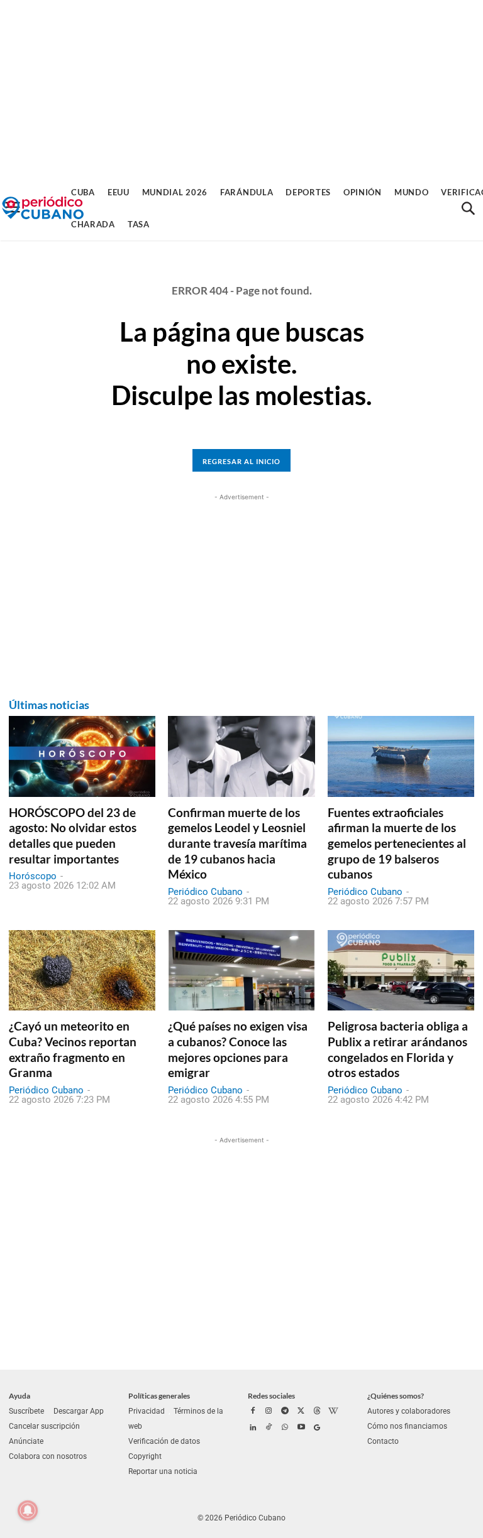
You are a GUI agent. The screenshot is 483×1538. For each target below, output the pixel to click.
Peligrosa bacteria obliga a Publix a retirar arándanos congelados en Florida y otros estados (398, 1049)
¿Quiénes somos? (395, 1395)
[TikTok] (269, 1428)
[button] (467, 208)
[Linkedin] (253, 1428)
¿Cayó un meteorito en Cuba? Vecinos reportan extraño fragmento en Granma (72, 1049)
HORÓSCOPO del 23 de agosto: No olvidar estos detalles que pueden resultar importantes (72, 835)
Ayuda (19, 1395)
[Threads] (317, 1412)
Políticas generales (159, 1395)
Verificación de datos (164, 1441)
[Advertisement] (241, 88)
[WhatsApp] (285, 1428)
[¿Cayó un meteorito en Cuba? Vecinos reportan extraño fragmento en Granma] (82, 970)
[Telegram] (285, 1412)
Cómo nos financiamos (407, 1426)
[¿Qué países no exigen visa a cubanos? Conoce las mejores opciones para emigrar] (241, 970)
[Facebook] (253, 1412)
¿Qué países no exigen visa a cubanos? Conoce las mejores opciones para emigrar (238, 1049)
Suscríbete (26, 1411)
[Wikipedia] (333, 1412)
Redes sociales (271, 1395)
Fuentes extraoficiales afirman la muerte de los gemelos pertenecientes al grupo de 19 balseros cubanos (397, 843)
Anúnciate (26, 1441)
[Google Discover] (317, 1428)
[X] (301, 1412)
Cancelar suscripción (44, 1426)
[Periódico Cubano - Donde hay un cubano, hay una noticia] (43, 208)
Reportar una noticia (162, 1471)
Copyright (145, 1456)
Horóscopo (33, 876)
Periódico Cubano (205, 891)
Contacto (383, 1441)
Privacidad (146, 1411)
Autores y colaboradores (408, 1411)
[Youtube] (301, 1428)
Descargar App (78, 1411)
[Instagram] (269, 1412)
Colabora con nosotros (48, 1456)
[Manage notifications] (28, 1510)
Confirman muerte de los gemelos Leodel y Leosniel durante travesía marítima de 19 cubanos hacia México (237, 843)
